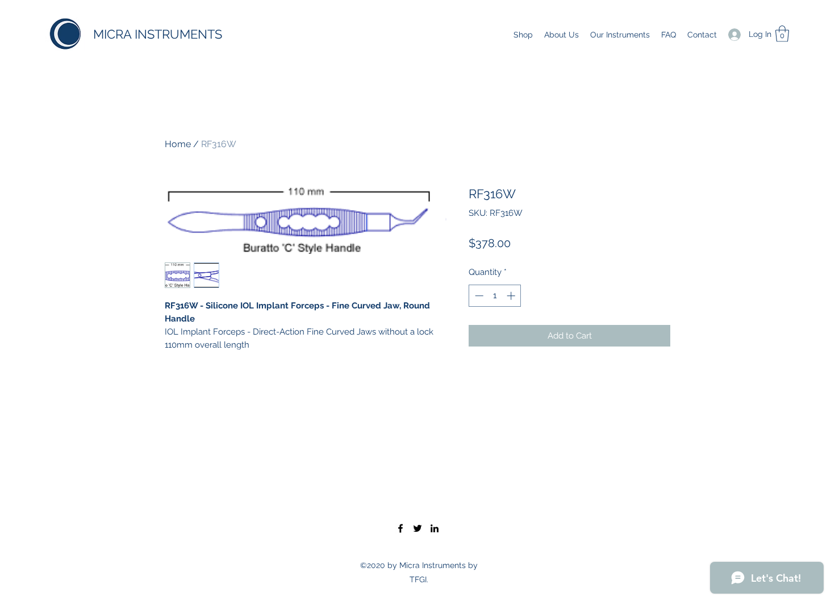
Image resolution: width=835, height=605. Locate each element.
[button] (782, 34)
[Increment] (512, 295)
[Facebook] (400, 528)
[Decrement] (478, 295)
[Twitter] (417, 528)
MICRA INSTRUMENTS (157, 34)
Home (178, 144)
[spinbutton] (495, 295)
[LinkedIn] (434, 528)
